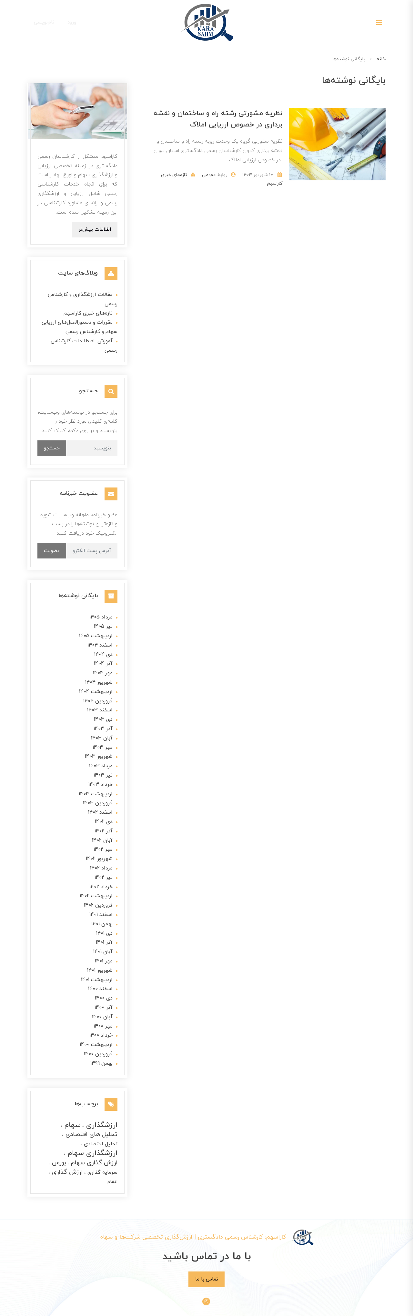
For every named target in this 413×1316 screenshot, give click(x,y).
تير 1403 (103, 775)
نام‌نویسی (44, 22)
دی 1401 (104, 933)
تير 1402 (104, 877)
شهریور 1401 (100, 970)
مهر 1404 (103, 673)
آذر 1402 (104, 831)
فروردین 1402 (98, 905)
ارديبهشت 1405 (96, 635)
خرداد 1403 (100, 784)
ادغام (112, 1182)
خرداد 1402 (101, 886)
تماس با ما (206, 1279)
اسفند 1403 (100, 710)
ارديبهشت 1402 (96, 895)
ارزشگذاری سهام (91, 1153)
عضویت (52, 550)
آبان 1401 (103, 951)
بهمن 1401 (102, 924)
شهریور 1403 (99, 756)
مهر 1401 (104, 961)
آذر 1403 (103, 728)
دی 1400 (104, 998)
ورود (71, 22)
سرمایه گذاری (101, 1172)
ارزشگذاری (100, 1125)
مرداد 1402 (101, 868)
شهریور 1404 (99, 682)
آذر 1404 (103, 663)
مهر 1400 (103, 1026)
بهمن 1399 (101, 1063)
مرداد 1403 (101, 765)
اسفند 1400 (100, 988)
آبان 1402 (102, 840)
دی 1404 (103, 654)
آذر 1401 (104, 942)
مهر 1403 (103, 747)
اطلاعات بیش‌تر (94, 229)
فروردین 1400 (98, 1054)
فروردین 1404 (98, 701)
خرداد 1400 (101, 1035)
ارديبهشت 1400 (96, 1044)
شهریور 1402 (99, 858)
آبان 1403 (102, 738)
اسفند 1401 (101, 914)
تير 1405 (103, 626)
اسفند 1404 (100, 645)
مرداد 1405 (101, 617)
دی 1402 (104, 821)
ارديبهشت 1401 (97, 979)
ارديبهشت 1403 (96, 794)
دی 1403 (103, 719)
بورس (58, 1163)
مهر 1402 (103, 849)
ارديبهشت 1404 (96, 691)
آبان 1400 (102, 1016)
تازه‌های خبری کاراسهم (88, 313)
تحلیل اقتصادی (99, 1144)
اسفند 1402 (100, 812)
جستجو (52, 448)
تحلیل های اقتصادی (90, 1134)
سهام (71, 1125)
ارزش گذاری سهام (93, 1163)
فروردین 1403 (98, 803)
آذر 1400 (104, 1007)
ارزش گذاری (66, 1172)
